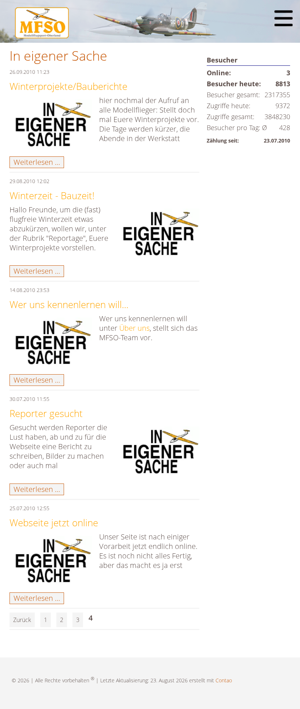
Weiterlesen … (39, 162)
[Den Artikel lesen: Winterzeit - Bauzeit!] (159, 236)
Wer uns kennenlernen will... (69, 304)
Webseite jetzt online (54, 522)
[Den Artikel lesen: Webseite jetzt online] (51, 563)
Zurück (22, 620)
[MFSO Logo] (42, 36)
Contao (223, 680)
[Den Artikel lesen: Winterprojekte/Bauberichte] (51, 126)
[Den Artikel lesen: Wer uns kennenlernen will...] (51, 345)
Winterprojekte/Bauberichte (68, 86)
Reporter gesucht (46, 413)
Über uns (134, 328)
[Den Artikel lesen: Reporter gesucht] (159, 453)
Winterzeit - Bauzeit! (52, 195)
